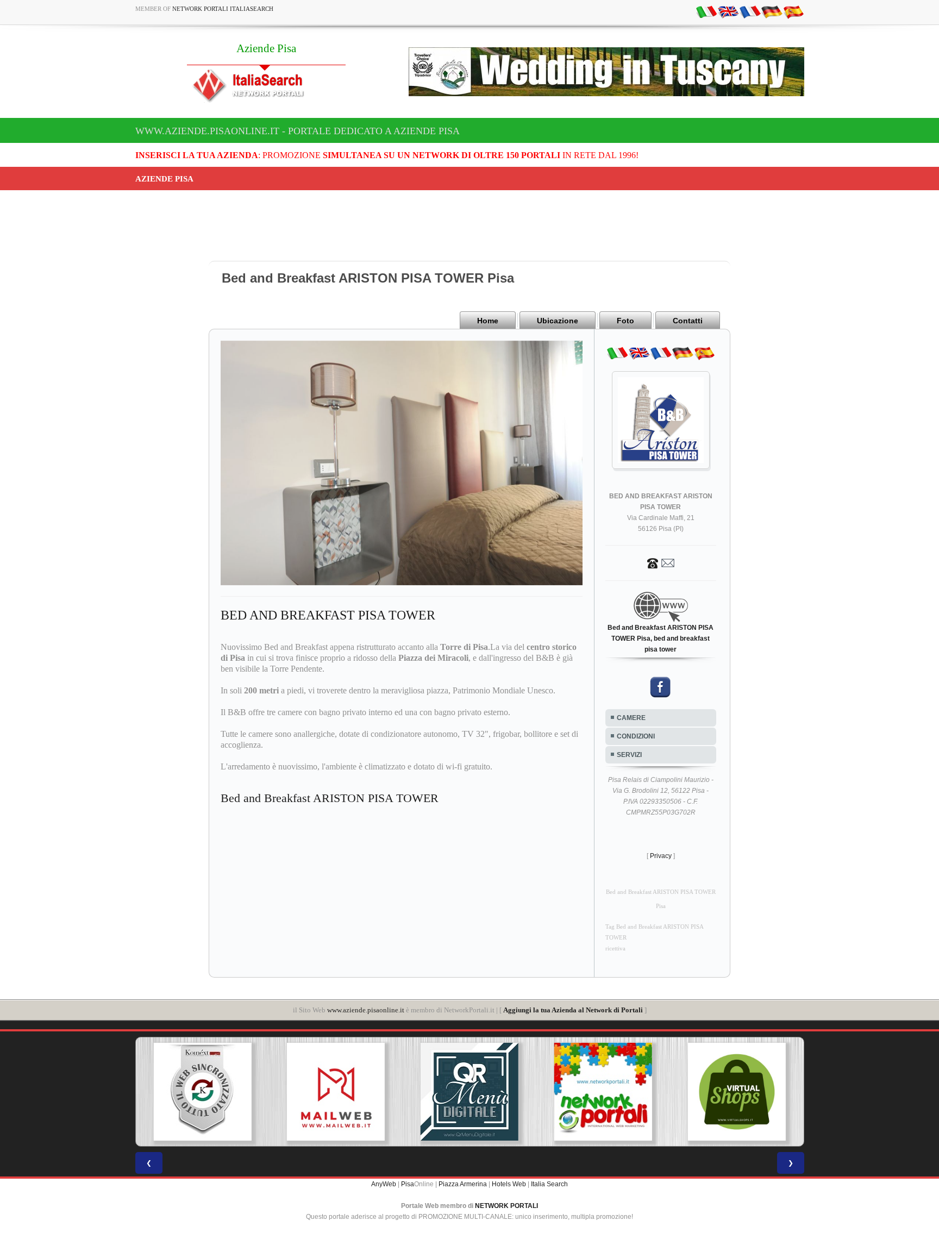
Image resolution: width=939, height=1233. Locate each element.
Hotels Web (509, 1184)
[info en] (728, 11)
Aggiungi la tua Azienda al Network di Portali (573, 1010)
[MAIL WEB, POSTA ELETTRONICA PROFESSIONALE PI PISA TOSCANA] (336, 1092)
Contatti (688, 320)
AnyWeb (383, 1184)
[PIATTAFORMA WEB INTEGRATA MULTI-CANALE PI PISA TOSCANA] (202, 1092)
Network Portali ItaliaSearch (222, 8)
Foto (625, 320)
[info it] (706, 11)
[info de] (771, 11)
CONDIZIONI (636, 736)
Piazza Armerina (463, 1184)
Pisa (407, 1184)
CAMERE (631, 718)
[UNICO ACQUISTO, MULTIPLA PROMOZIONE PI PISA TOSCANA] (603, 1092)
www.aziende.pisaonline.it (365, 1010)
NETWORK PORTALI (506, 1206)
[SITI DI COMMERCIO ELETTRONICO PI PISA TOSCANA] (737, 1092)
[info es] (793, 11)
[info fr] (750, 11)
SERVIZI (629, 755)
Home (487, 320)
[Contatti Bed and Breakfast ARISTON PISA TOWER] (660, 562)
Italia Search (549, 1184)
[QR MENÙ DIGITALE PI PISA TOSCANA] (469, 1092)
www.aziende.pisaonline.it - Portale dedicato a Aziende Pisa (297, 131)
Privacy (661, 856)
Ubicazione (557, 320)
